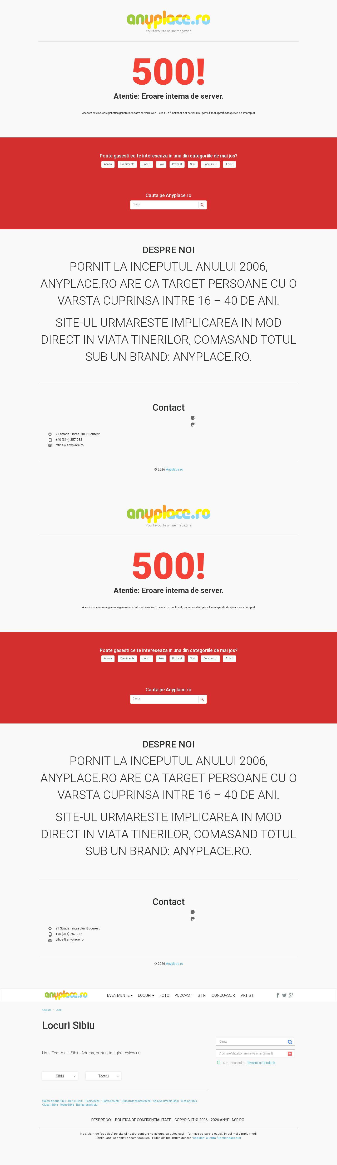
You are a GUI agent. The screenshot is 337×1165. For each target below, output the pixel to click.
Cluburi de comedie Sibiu (136, 1101)
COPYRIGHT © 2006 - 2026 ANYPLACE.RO (209, 1120)
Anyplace (168, 20)
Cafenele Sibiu (111, 1101)
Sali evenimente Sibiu (166, 1101)
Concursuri (210, 164)
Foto (161, 164)
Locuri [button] (145, 995)
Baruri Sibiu (75, 1101)
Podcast (177, 164)
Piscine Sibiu (92, 1101)
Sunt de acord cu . (249, 1063)
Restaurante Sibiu (86, 1104)
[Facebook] (193, 418)
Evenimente (127, 164)
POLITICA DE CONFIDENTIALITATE (143, 1120)
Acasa (108, 164)
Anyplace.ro (174, 469)
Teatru (103, 1076)
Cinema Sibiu (189, 1101)
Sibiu (60, 1076)
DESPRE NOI (101, 1120)
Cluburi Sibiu (50, 1104)
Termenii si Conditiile (261, 1063)
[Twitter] (193, 425)
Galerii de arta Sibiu (54, 1101)
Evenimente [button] (119, 995)
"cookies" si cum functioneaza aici (216, 1138)
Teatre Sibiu (67, 1104)
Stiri (192, 164)
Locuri (146, 164)
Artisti (229, 164)
